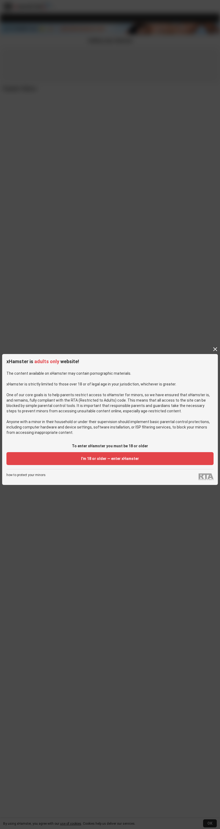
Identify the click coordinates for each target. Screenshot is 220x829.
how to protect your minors (26, 475)
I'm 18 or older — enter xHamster (110, 458)
